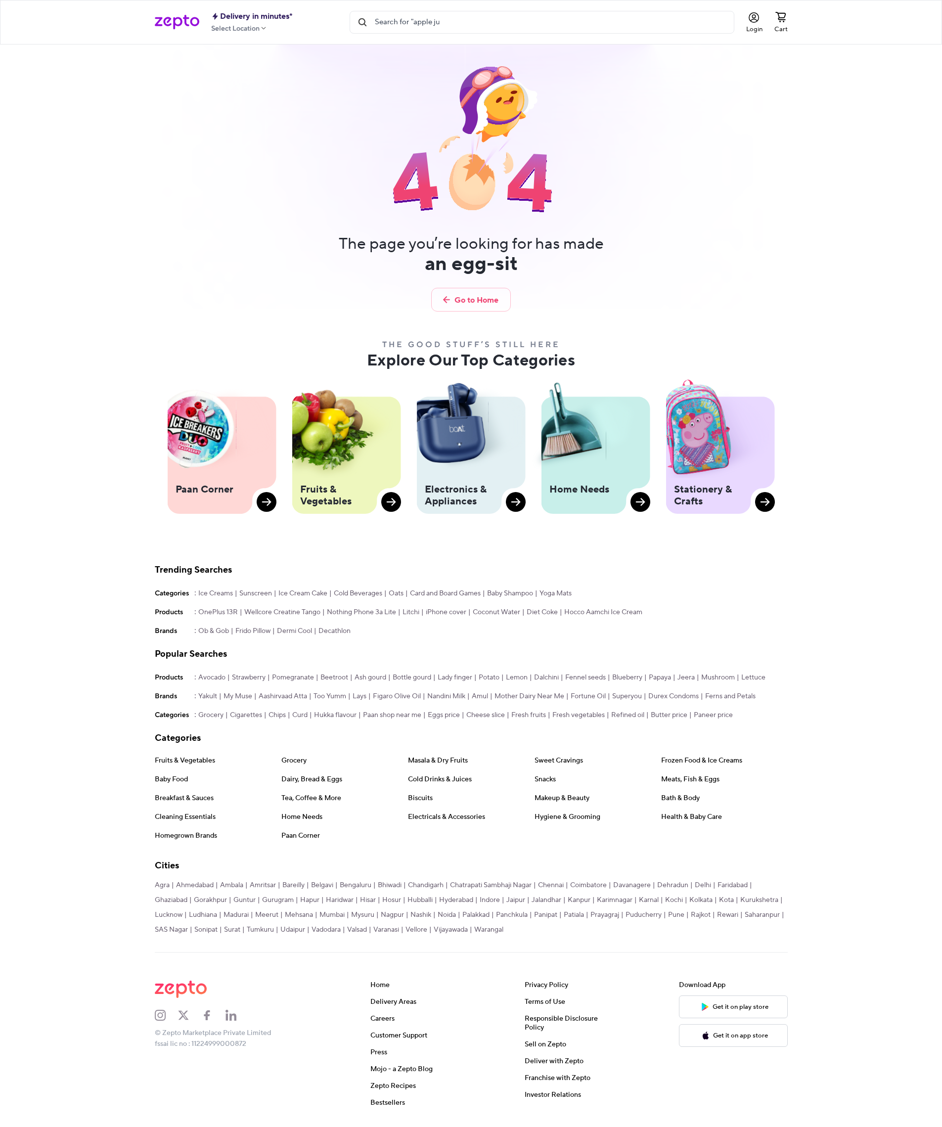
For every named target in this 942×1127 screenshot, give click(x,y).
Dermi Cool (294, 631)
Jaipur (515, 900)
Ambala (231, 885)
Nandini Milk (446, 696)
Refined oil (627, 715)
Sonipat (206, 929)
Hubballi (420, 900)
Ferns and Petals (730, 696)
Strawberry (249, 677)
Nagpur (392, 914)
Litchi (411, 612)
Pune (676, 914)
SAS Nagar (171, 929)
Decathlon (334, 631)
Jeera (686, 677)
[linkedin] (237, 1015)
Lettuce (753, 677)
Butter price (669, 715)
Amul (480, 696)
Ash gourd (370, 677)
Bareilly (293, 885)
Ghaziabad (171, 900)
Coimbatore (588, 885)
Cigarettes (246, 715)
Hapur (309, 900)
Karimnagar (614, 900)
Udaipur (292, 929)
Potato (489, 677)
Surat (232, 929)
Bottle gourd (412, 677)
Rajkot (701, 914)
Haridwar (340, 900)
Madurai (236, 914)
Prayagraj (604, 914)
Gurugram (278, 900)
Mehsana (299, 914)
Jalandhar (546, 900)
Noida (447, 914)
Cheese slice (485, 715)
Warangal (488, 929)
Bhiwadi (390, 885)
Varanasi (386, 929)
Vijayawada (451, 929)
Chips (277, 715)
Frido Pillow (252, 631)
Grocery (211, 715)
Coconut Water (496, 612)
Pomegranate (293, 677)
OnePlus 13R (218, 612)
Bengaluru (355, 885)
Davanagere (632, 885)
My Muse (238, 696)
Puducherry (644, 914)
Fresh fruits (528, 715)
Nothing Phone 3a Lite (361, 612)
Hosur (391, 900)
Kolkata (701, 900)
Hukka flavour (335, 715)
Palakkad (476, 914)
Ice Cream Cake (302, 593)
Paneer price (713, 715)
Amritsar (263, 885)
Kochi (674, 900)
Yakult (207, 696)
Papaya (660, 677)
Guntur (244, 900)
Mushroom (718, 677)
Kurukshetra (759, 900)
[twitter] (190, 1015)
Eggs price (444, 715)
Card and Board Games (445, 593)
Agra (162, 885)
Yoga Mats (555, 593)
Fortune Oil (588, 696)
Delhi (703, 885)
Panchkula (512, 914)
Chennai (551, 885)
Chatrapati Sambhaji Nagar (491, 885)
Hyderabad (456, 900)
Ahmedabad (195, 885)
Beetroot (334, 677)
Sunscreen (255, 593)
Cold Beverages (358, 593)
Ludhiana (203, 914)
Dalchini (546, 677)
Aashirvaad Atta (283, 696)
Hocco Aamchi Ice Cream (603, 612)
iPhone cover (446, 612)
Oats (396, 593)
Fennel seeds (585, 677)
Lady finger (455, 677)
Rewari (727, 914)
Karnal (649, 900)
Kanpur (579, 900)
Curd (300, 715)
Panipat (545, 914)
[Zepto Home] (177, 22)
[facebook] (213, 1015)
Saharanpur (762, 914)
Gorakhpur (210, 900)
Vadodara (326, 929)
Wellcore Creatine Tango (282, 612)
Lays (359, 696)
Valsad (357, 929)
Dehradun (672, 885)
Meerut (266, 914)
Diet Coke (542, 612)
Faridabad (733, 885)
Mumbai (332, 914)
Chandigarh (426, 885)
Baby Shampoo (510, 593)
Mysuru (362, 914)
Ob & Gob (213, 631)
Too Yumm (330, 696)
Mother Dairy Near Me (529, 696)
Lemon (517, 677)
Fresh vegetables (578, 715)
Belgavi (322, 885)
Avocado (211, 677)
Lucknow (168, 914)
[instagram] (167, 1015)
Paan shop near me (392, 715)
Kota (726, 900)
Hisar (368, 900)
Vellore (416, 929)
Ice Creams (215, 593)
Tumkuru (260, 929)
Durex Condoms (673, 696)
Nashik (420, 914)
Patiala (574, 914)
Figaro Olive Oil (397, 696)
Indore (490, 900)
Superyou (627, 696)
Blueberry (627, 677)
